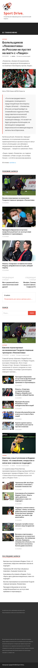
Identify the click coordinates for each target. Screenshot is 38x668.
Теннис (4, 455)
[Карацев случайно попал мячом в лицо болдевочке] (8, 530)
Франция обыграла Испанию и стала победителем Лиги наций (24, 403)
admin (13, 56)
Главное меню (11, 32)
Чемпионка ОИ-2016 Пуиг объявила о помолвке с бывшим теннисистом (24, 484)
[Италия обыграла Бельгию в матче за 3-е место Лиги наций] (8, 418)
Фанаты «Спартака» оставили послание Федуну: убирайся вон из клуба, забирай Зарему (17, 266)
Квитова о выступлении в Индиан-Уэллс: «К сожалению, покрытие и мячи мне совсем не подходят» (18, 460)
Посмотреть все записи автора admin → (18, 299)
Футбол (4, 39)
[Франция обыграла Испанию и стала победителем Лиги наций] (8, 408)
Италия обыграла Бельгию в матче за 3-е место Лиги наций (25, 414)
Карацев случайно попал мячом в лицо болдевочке (24, 525)
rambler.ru (12, 162)
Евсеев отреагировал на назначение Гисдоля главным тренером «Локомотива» (18, 199)
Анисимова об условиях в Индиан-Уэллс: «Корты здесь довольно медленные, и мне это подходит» (24, 497)
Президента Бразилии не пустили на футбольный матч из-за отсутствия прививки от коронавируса (16, 232)
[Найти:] (19, 313)
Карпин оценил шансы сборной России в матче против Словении (24, 424)
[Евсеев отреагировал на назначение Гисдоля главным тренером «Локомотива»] (19, 196)
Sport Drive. (13, 13)
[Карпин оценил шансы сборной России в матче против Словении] (8, 429)
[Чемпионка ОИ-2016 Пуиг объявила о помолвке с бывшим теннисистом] (8, 489)
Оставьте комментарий (23, 56)
